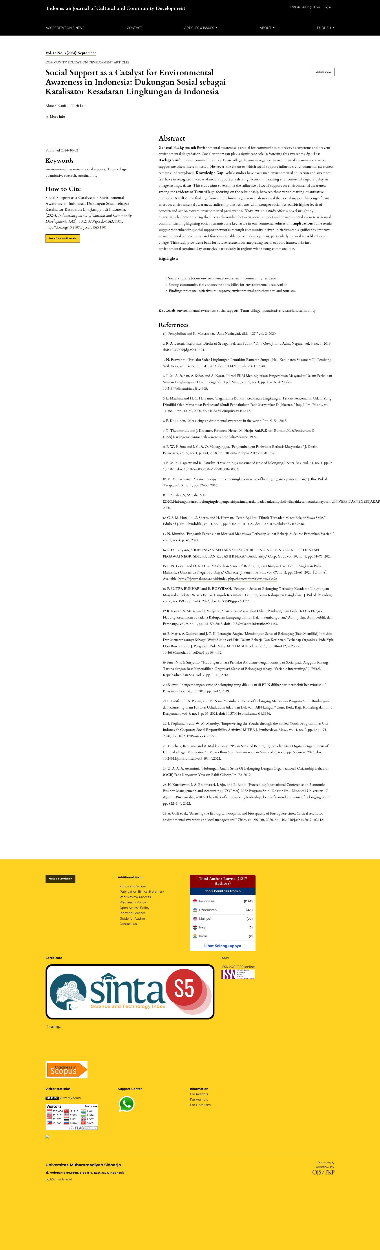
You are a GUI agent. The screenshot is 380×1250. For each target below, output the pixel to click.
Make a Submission (60, 878)
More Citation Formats (62, 238)
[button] (55, 116)
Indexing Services (133, 913)
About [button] (266, 28)
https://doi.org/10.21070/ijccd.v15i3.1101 (76, 227)
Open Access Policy (134, 908)
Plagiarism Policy (133, 902)
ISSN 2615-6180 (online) (305, 7)
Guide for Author (132, 918)
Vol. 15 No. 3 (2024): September (71, 53)
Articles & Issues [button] (199, 28)
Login (327, 7)
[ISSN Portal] (238, 974)
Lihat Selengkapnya (222, 946)
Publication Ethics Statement (142, 891)
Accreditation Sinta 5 (65, 28)
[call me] (126, 1103)
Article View (323, 72)
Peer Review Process (135, 897)
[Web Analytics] (52, 1098)
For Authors (199, 1099)
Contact (134, 28)
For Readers (199, 1094)
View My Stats (70, 1098)
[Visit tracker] (47, 1136)
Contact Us (128, 924)
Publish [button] (324, 28)
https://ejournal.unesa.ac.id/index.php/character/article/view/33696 (227, 578)
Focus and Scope (133, 886)
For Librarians (200, 1105)
